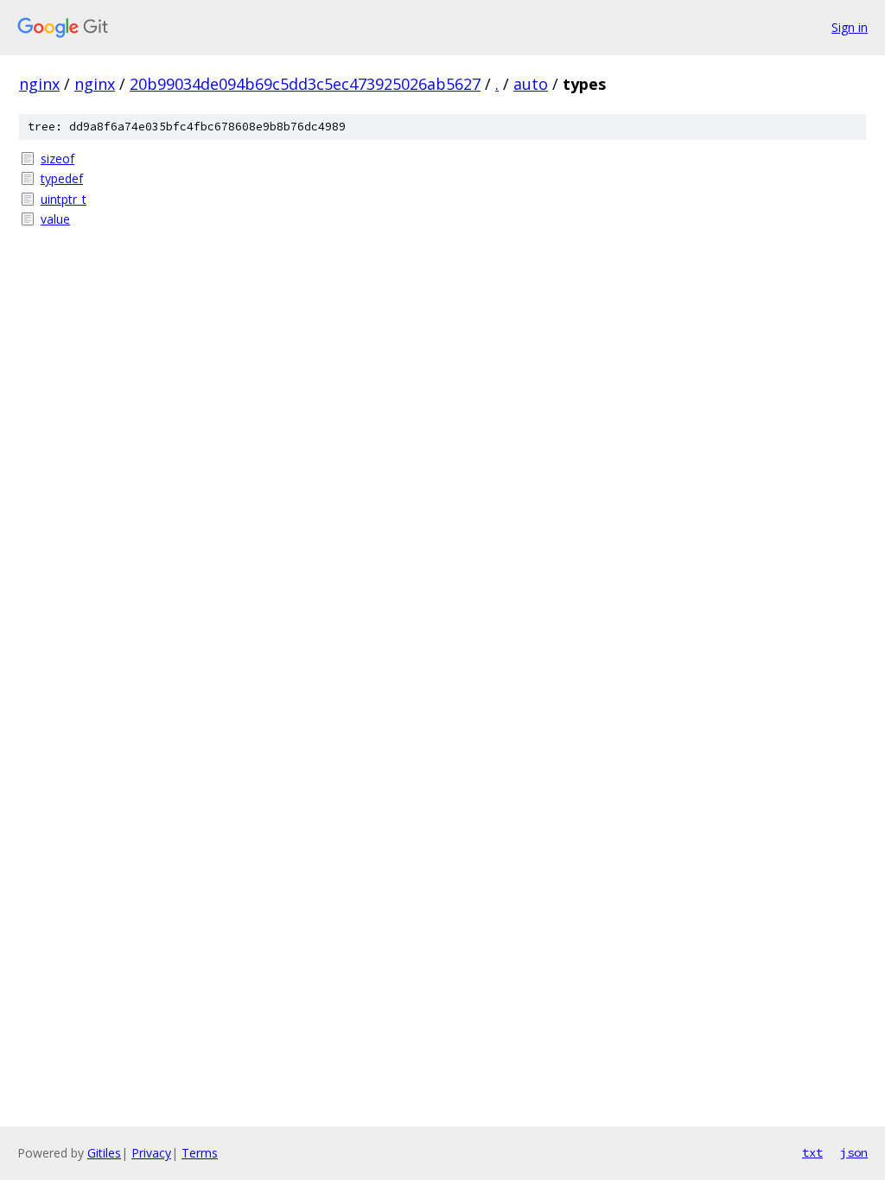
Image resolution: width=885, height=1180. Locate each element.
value (55, 219)
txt (812, 1152)
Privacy (151, 1153)
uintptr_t (63, 199)
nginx (39, 83)
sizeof (57, 158)
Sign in (849, 27)
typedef (62, 178)
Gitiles (104, 1153)
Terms (199, 1153)
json (854, 1152)
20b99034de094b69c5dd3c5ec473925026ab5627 (305, 83)
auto (530, 83)
